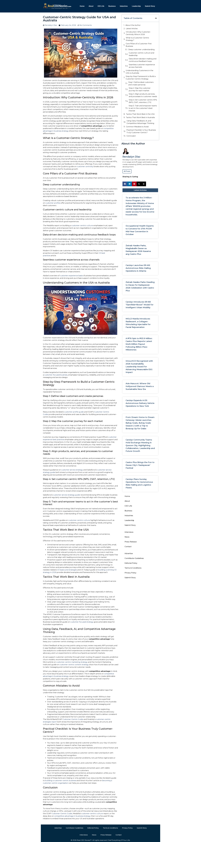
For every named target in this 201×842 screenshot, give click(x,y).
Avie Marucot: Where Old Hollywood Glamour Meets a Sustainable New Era (140, 386)
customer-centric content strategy (74, 665)
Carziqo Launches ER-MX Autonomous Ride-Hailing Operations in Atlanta (138, 268)
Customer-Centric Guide (72, 719)
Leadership (136, 6)
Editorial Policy (131, 563)
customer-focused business (55, 375)
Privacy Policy (130, 573)
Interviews (129, 532)
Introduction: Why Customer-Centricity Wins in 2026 (138, 33)
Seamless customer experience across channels (142, 66)
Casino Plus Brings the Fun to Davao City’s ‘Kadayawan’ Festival (140, 465)
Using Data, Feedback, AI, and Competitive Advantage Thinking (140, 122)
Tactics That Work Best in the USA (140, 114)
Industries (124, 6)
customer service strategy (72, 470)
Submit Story (150, 6)
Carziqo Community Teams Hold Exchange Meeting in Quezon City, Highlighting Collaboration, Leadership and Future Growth (140, 445)
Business (112, 6)
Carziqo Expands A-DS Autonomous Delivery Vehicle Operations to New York (140, 403)
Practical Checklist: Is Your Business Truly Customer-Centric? (141, 131)
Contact (128, 547)
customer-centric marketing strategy (72, 662)
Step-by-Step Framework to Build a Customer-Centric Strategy (141, 77)
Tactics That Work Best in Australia (140, 117)
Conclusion (131, 136)
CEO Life (101, 6)
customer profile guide (74, 412)
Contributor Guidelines (134, 558)
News (127, 537)
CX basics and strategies (67, 570)
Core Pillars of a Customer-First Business (139, 45)
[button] (156, 18)
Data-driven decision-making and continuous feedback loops (142, 60)
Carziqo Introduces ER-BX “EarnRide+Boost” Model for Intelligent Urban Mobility (139, 305)
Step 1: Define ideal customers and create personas (140, 83)
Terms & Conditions (133, 568)
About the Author (133, 25)
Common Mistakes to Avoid (137, 127)
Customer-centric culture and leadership (141, 54)
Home (82, 6)
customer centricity (85, 166)
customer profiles (53, 203)
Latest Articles (132, 29)
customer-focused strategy (81, 622)
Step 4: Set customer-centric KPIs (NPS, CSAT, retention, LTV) (143, 101)
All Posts (127, 171)
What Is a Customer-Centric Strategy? (137, 39)
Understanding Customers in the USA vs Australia (139, 71)
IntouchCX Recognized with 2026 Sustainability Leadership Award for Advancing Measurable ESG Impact (139, 366)
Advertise (129, 553)
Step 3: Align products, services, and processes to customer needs (143, 95)
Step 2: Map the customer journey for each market (140, 89)
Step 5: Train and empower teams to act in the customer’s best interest (143, 108)
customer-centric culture (82, 226)
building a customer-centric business (60, 781)
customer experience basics (71, 276)
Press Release (131, 542)
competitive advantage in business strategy (72, 816)
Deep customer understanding (141, 50)
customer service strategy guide (66, 495)
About (91, 6)
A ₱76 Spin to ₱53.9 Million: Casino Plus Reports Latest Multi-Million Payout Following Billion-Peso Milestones (139, 344)
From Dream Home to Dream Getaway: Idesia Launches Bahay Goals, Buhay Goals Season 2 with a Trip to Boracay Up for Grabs (140, 423)
